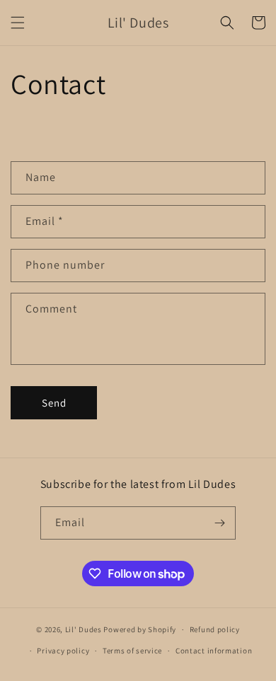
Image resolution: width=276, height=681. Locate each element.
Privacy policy (63, 651)
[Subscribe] (219, 523)
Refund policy (215, 629)
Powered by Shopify (139, 629)
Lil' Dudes (83, 629)
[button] (17, 22)
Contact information (214, 651)
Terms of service (132, 651)
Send (54, 402)
